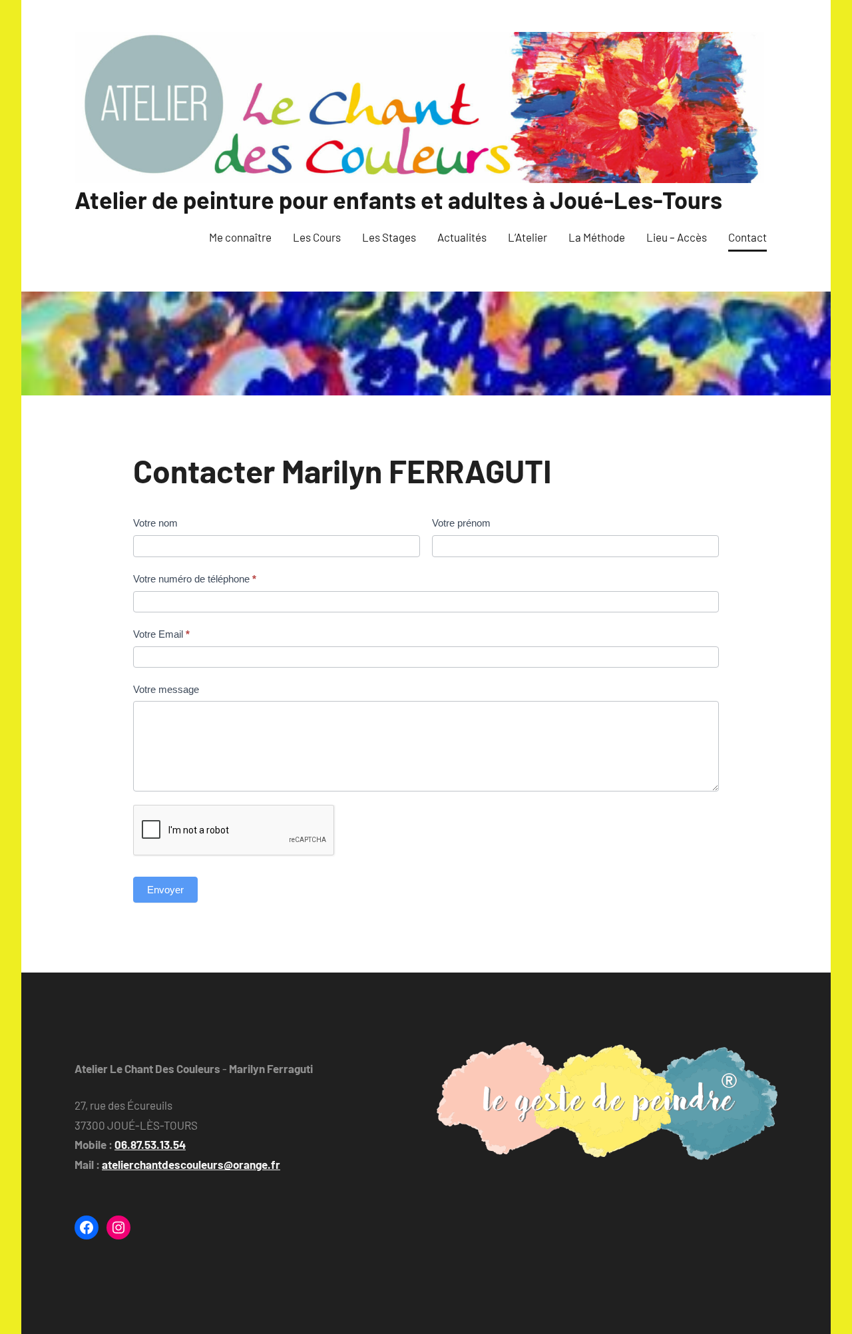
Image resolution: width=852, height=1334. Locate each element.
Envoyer (165, 889)
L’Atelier (527, 237)
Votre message (166, 689)
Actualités (462, 237)
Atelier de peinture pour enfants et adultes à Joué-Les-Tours (398, 199)
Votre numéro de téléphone (194, 578)
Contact (747, 237)
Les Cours (317, 237)
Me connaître (240, 237)
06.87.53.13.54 (150, 1144)
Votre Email (161, 634)
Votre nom (155, 523)
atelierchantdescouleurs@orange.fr (191, 1164)
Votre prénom (461, 523)
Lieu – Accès (676, 237)
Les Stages (389, 237)
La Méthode (596, 237)
